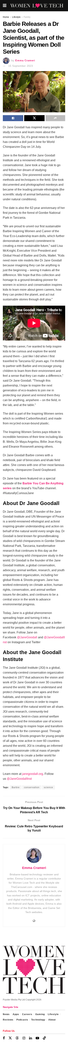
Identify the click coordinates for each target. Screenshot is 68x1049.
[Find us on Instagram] (23, 1038)
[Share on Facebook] (13, 118)
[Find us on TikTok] (44, 1038)
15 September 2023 (20, 66)
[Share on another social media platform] (55, 118)
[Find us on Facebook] (4, 1038)
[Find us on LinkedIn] (30, 1038)
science (48, 787)
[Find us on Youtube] (37, 1038)
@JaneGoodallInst (19, 778)
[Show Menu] (4, 5)
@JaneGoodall (27, 637)
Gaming (40, 1014)
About (52, 1019)
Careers (27, 1014)
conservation (31, 787)
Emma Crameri (25, 60)
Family (27, 17)
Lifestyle (16, 17)
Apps (16, 1014)
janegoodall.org (32, 773)
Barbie (16, 787)
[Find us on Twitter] (10, 1038)
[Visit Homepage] (36, 5)
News (6, 1014)
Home (6, 17)
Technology (38, 1019)
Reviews (8, 1019)
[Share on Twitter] (34, 118)
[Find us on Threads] (17, 1038)
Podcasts (22, 1019)
